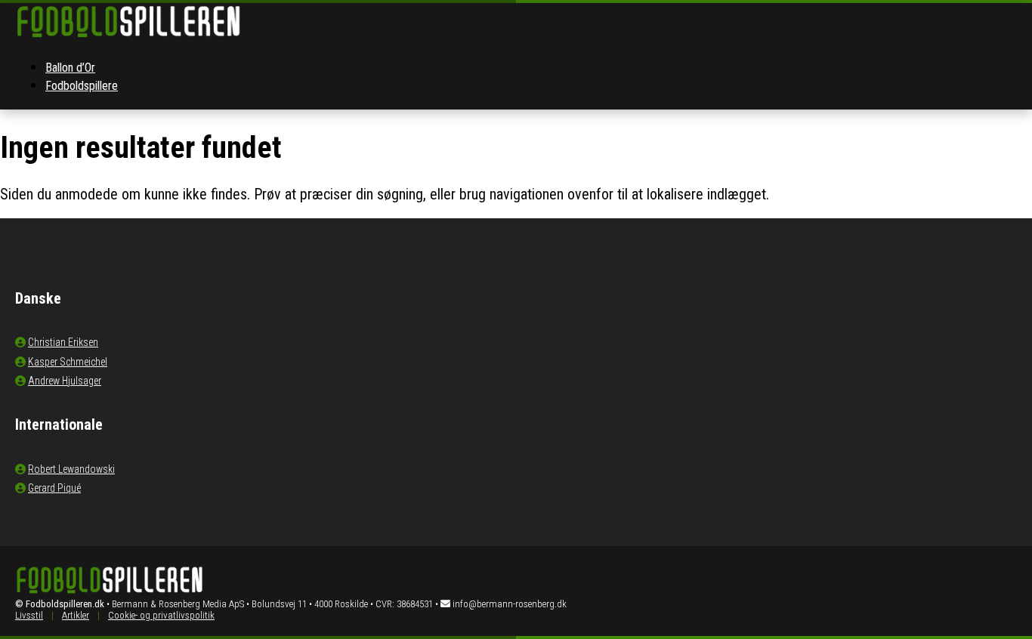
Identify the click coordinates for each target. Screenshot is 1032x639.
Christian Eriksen (63, 342)
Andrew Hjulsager (64, 381)
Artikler (75, 615)
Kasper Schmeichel (67, 362)
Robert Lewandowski (71, 469)
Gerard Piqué (54, 488)
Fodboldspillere (81, 86)
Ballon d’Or (70, 67)
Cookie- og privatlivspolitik (161, 615)
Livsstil (29, 615)
